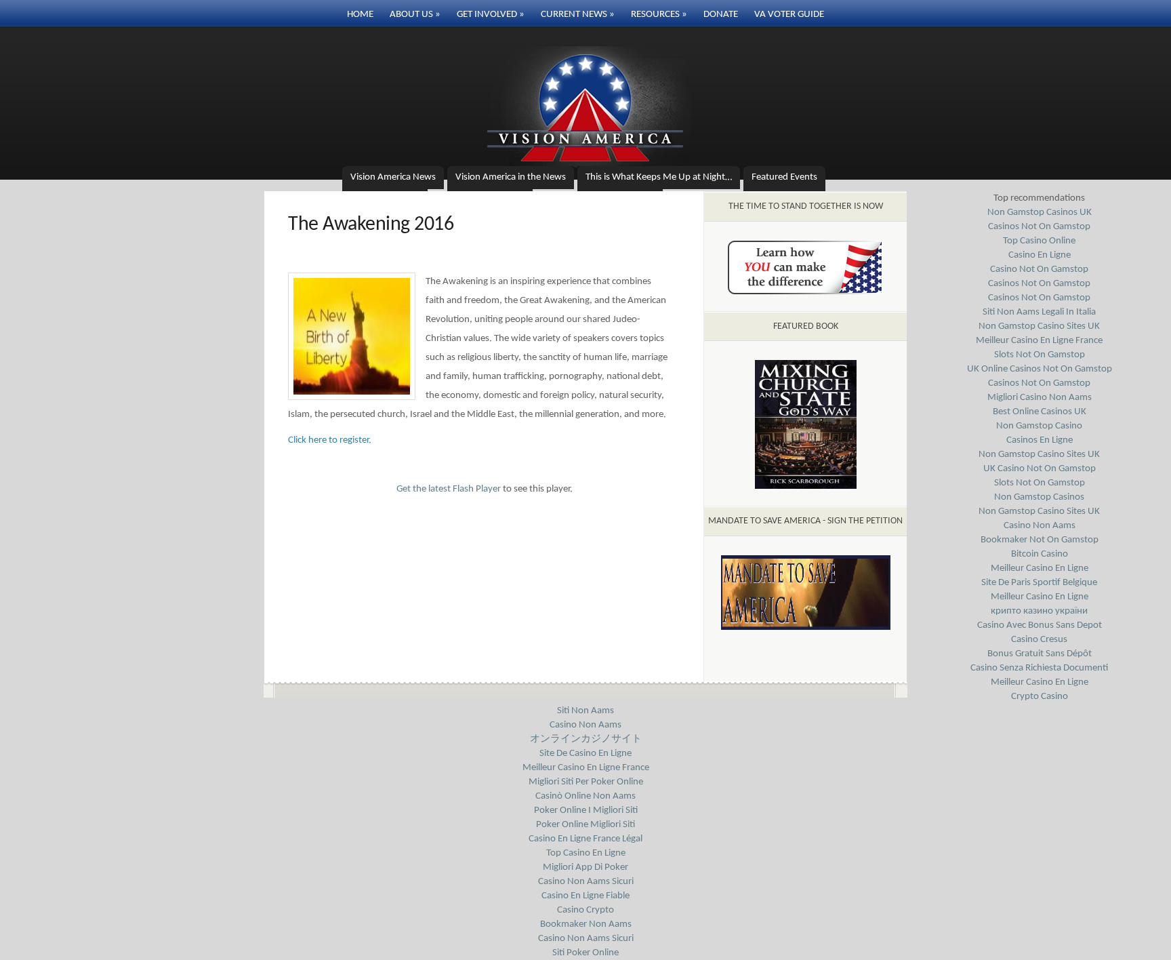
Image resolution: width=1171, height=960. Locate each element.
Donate (720, 14)
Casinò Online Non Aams (585, 796)
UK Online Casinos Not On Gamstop (1039, 369)
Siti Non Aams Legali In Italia (1039, 312)
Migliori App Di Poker (585, 867)
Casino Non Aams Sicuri (586, 882)
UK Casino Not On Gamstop (1039, 469)
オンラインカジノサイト (586, 739)
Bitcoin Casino (1039, 554)
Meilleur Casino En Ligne (1039, 568)
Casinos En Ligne (1039, 440)
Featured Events (784, 177)
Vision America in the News (510, 177)
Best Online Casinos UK (1039, 412)
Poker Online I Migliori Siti (586, 810)
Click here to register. (329, 440)
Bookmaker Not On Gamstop (1039, 540)
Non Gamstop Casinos (1039, 497)
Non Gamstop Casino (1039, 426)
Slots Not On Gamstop (1039, 355)
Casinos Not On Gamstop (1039, 227)
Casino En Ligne (1039, 255)
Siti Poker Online (585, 953)
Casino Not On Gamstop (1039, 269)
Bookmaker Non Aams (586, 924)
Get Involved (491, 14)
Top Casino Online (1039, 241)
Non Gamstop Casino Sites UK (1039, 326)
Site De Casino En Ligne (585, 753)
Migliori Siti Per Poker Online (586, 782)
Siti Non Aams (585, 711)
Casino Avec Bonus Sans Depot (1039, 625)
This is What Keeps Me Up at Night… (659, 177)
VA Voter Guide (789, 14)
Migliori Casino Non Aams (1039, 398)
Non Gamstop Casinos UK (1039, 212)
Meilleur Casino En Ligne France (1039, 341)
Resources (659, 14)
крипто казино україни (1039, 611)
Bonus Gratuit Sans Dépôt (1039, 654)
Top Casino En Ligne (585, 853)
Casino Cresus (1039, 640)
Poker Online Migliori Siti (585, 825)
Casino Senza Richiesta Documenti (1039, 668)
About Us (415, 14)
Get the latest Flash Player (448, 489)
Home (360, 14)
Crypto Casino (1039, 697)
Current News (578, 14)
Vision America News (393, 177)
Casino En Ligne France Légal (585, 839)
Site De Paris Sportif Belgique (1039, 583)
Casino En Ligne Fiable (585, 896)
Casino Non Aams (1039, 526)
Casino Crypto (585, 910)
